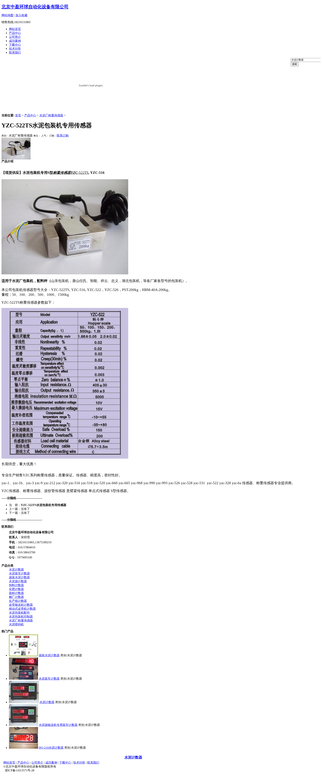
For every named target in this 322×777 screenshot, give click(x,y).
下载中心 (15, 44)
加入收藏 (21, 15)
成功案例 (15, 40)
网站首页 (15, 29)
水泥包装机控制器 (21, 616)
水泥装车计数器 (19, 573)
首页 (18, 115)
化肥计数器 (16, 589)
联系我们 (15, 52)
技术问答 (15, 48)
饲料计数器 (16, 585)
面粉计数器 (16, 593)
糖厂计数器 (16, 597)
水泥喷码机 (16, 624)
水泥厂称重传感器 (51, 115)
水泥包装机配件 (19, 612)
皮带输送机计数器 (21, 604)
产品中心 (15, 33)
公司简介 (15, 36)
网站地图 (7, 15)
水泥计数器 (16, 569)
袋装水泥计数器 (19, 577)
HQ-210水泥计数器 (51, 747)
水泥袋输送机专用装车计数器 (58, 724)
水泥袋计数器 (18, 581)
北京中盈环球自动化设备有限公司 (35, 6)
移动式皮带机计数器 (22, 608)
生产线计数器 (18, 600)
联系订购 (63, 135)
